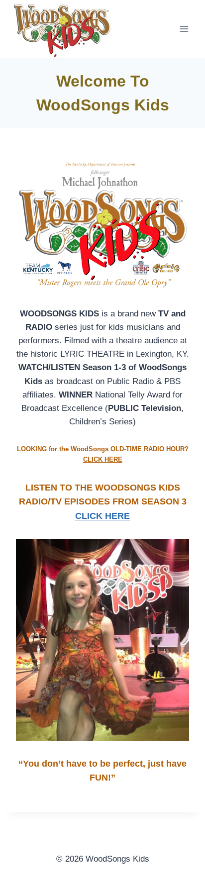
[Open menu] (184, 29)
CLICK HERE (102, 459)
